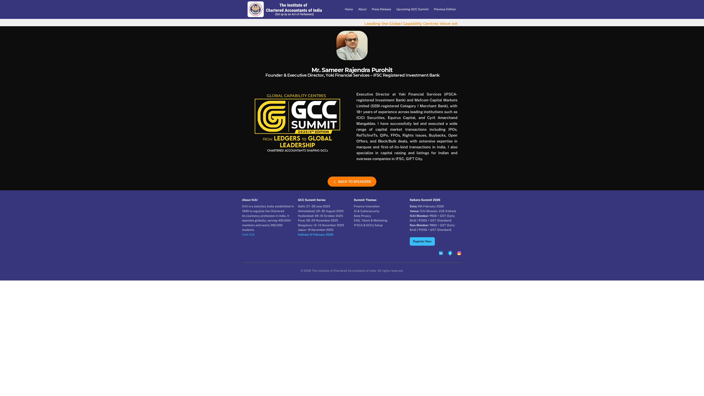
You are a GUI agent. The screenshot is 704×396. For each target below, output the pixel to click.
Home (349, 9)
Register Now (422, 241)
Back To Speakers (354, 182)
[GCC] (285, 18)
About (362, 9)
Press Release (381, 9)
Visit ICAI (248, 234)
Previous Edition (445, 9)
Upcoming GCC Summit (412, 9)
